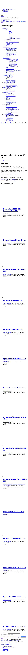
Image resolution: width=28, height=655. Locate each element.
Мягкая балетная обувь (11, 51)
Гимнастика (6, 28)
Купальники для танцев (11, 48)
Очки (7, 97)
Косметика (8, 89)
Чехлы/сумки (9, 72)
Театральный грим (10, 91)
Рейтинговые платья (10, 67)
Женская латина (12, 61)
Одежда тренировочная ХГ (12, 42)
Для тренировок (9, 45)
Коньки (7, 78)
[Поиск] (1, 635)
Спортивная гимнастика (9, 82)
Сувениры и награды (8, 114)
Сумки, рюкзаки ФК (10, 81)
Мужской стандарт (13, 64)
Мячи (10, 31)
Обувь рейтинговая (13, 60)
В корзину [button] (9, 514)
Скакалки (11, 34)
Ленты (10, 33)
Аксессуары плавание (11, 102)
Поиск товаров (4, 634)
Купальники (9, 93)
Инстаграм (5, 11)
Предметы (8, 29)
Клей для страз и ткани (11, 112)
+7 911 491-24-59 (4, 640)
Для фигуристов (10, 120)
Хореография (6, 47)
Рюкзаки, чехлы (9, 43)
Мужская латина (12, 65)
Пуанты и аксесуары (11, 54)
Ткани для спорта (10, 108)
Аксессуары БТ (9, 74)
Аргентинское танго (13, 66)
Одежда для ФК (9, 76)
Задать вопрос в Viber (18, 179)
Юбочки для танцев (10, 49)
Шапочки (8, 98)
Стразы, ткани (6, 104)
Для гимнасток (9, 118)
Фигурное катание (7, 75)
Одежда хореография (11, 50)
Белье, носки (9, 44)
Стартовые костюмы (10, 96)
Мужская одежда (10, 71)
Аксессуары (9, 40)
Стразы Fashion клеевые (11, 107)
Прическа (8, 88)
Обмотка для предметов (14, 38)
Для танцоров (9, 119)
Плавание (5, 92)
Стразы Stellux (9, 110)
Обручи (10, 37)
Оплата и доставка (7, 8)
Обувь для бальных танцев (12, 59)
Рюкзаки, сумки (9, 100)
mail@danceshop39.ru (14, 640)
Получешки (8, 39)
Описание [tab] (5, 160)
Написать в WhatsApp (6, 21)
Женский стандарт (13, 62)
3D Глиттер (8, 113)
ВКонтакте (5, 10)
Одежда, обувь (9, 103)
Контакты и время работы (9, 9)
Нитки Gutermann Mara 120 (12, 109)
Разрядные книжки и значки (12, 115)
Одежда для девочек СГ (11, 85)
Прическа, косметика (8, 87)
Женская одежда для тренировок (13, 70)
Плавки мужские (10, 94)
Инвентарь (8, 99)
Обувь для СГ (9, 83)
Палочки (11, 36)
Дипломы (8, 116)
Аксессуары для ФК (10, 80)
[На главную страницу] (7, 5)
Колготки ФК (9, 77)
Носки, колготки (10, 69)
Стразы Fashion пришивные (12, 105)
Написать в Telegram (15, 21)
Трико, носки (9, 55)
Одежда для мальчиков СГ (12, 86)
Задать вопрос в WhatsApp (7, 179)
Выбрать (9, 213)
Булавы (10, 32)
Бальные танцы (6, 58)
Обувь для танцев (10, 53)
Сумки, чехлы (9, 56)
